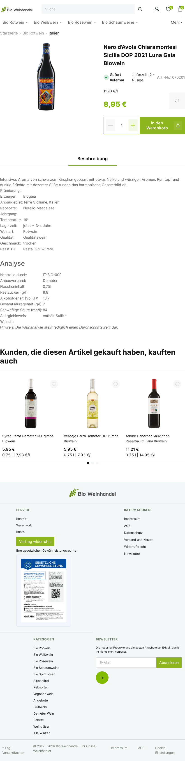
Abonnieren (169, 662)
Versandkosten (13, 752)
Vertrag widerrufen (35, 541)
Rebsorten (41, 687)
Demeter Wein (43, 713)
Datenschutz (133, 533)
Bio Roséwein (43, 661)
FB (102, 678)
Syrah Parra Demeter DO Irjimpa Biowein (27, 438)
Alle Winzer (41, 733)
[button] (43, 590)
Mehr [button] (175, 22)
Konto (20, 532)
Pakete (38, 720)
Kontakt (22, 519)
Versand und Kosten (138, 540)
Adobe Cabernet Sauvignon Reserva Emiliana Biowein (148, 438)
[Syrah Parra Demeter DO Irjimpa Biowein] (30, 403)
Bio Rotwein (42, 648)
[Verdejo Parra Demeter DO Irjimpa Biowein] (92, 403)
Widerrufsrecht (135, 546)
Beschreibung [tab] (92, 158)
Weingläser (41, 726)
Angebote (40, 700)
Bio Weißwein (43, 654)
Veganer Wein (43, 694)
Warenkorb (24, 525)
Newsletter (132, 553)
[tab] (88, 463)
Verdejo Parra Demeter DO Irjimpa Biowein (91, 438)
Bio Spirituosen (44, 674)
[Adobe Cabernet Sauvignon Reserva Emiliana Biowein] (154, 403)
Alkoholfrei (41, 681)
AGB (127, 526)
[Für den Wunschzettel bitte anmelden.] (54, 384)
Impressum (132, 519)
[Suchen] (140, 9)
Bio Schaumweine (46, 668)
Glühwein (40, 707)
